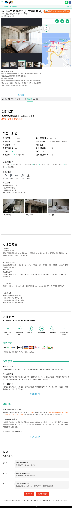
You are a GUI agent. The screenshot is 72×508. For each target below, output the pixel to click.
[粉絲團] (62, 21)
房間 (12, 99)
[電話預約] (67, 21)
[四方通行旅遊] (9, 3)
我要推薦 (29, 494)
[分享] (57, 21)
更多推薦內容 (43, 494)
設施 (18, 99)
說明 (30, 99)
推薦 (37, 99)
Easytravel (39, 506)
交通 (24, 99)
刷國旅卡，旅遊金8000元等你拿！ (58, 11)
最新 (5, 99)
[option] (36, 206)
